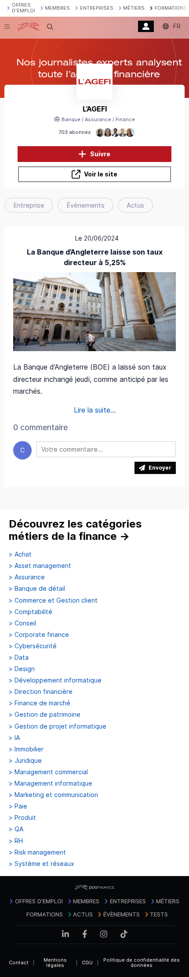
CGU (87, 962)
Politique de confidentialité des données (141, 963)
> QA (16, 829)
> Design (22, 668)
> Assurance (27, 577)
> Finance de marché (39, 703)
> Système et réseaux (41, 863)
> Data (19, 657)
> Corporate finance (39, 634)
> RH (16, 840)
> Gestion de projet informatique (57, 726)
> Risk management (37, 852)
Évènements (85, 205)
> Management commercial (48, 772)
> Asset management (40, 565)
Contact (19, 962)
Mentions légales (55, 963)
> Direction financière (41, 691)
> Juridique (25, 760)
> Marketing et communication (53, 794)
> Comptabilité (30, 611)
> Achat (20, 554)
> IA (14, 737)
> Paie (18, 806)
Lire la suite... (95, 410)
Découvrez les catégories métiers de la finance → (75, 529)
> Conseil (22, 623)
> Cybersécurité (33, 646)
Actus (135, 205)
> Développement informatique (55, 680)
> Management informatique (50, 783)
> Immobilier (26, 749)
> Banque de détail (37, 588)
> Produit (22, 817)
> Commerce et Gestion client (53, 600)
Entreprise (28, 205)
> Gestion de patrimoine (44, 714)
